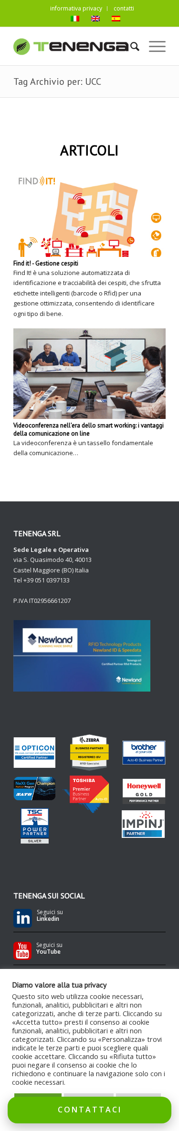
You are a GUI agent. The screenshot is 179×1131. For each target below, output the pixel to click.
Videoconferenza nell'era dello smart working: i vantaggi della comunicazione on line (88, 429)
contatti (124, 8)
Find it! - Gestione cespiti (45, 263)
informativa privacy (76, 8)
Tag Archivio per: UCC (57, 81)
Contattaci (90, 1109)
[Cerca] (130, 46)
